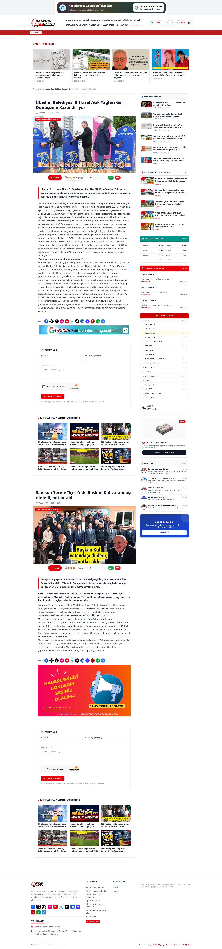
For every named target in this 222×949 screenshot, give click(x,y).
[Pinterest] (93, 321)
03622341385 (145, 295)
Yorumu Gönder (54, 396)
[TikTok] (77, 321)
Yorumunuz (47, 365)
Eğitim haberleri (131, 20)
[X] (51, 321)
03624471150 (145, 308)
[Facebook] (46, 321)
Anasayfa (37, 89)
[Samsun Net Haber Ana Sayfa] (43, 22)
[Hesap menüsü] (189, 22)
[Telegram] (72, 321)
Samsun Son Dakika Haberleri (106, 20)
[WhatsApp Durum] (98, 321)
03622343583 (145, 281)
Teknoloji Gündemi (155, 488)
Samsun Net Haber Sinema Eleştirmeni (163, 505)
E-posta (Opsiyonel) (93, 355)
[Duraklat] (96, 177)
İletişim (116, 887)
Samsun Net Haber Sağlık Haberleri (161, 478)
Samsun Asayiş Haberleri (96, 891)
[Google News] (103, 321)
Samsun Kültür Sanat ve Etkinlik (83, 25)
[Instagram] (62, 321)
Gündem (125, 25)
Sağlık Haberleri (110, 25)
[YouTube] (67, 321)
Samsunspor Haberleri (77, 20)
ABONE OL (164, 532)
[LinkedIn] (82, 321)
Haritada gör (183, 281)
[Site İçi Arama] (152, 22)
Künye (115, 891)
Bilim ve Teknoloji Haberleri (93, 905)
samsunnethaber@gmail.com (47, 927)
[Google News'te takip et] (73, 177)
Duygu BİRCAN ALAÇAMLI (158, 497)
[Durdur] (101, 177)
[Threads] (57, 321)
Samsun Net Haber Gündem (159, 469)
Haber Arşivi (91, 916)
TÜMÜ (184, 463)
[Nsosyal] (87, 321)
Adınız (44, 355)
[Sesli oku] (91, 177)
